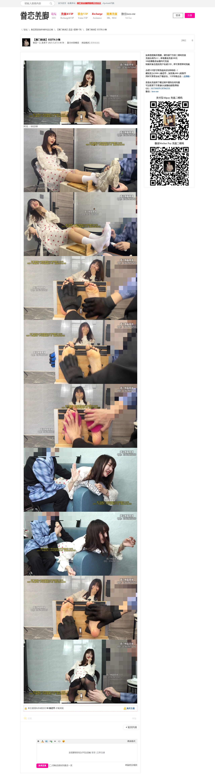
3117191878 (156, 88)
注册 (189, 15)
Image (46, 741)
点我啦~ (186, 76)
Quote (55, 741)
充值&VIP (67, 14)
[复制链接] (95, 43)
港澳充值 (111, 14)
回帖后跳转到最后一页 (62, 765)
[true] (52, 3)
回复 (30, 718)
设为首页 (62, 3)
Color (42, 741)
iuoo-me (155, 91)
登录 (178, 15)
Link (51, 741)
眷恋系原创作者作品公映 (42, 29)
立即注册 (101, 752)
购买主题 (131, 708)
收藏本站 (72, 3)
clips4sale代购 (108, 3)
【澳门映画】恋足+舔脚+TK (69, 29)
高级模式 (131, 741)
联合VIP (83, 14)
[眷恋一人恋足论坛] (34, 20)
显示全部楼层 (73, 43)
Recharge (97, 14)
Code (59, 741)
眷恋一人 (37, 43)
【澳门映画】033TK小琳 (96, 29)
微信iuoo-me (128, 14)
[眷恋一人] (26, 46)
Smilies (63, 741)
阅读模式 (86, 43)
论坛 (53, 14)
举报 (134, 718)
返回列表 (132, 727)
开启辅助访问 (194, 3)
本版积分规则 (131, 765)
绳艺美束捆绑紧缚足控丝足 (89, 3)
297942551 (165, 88)
